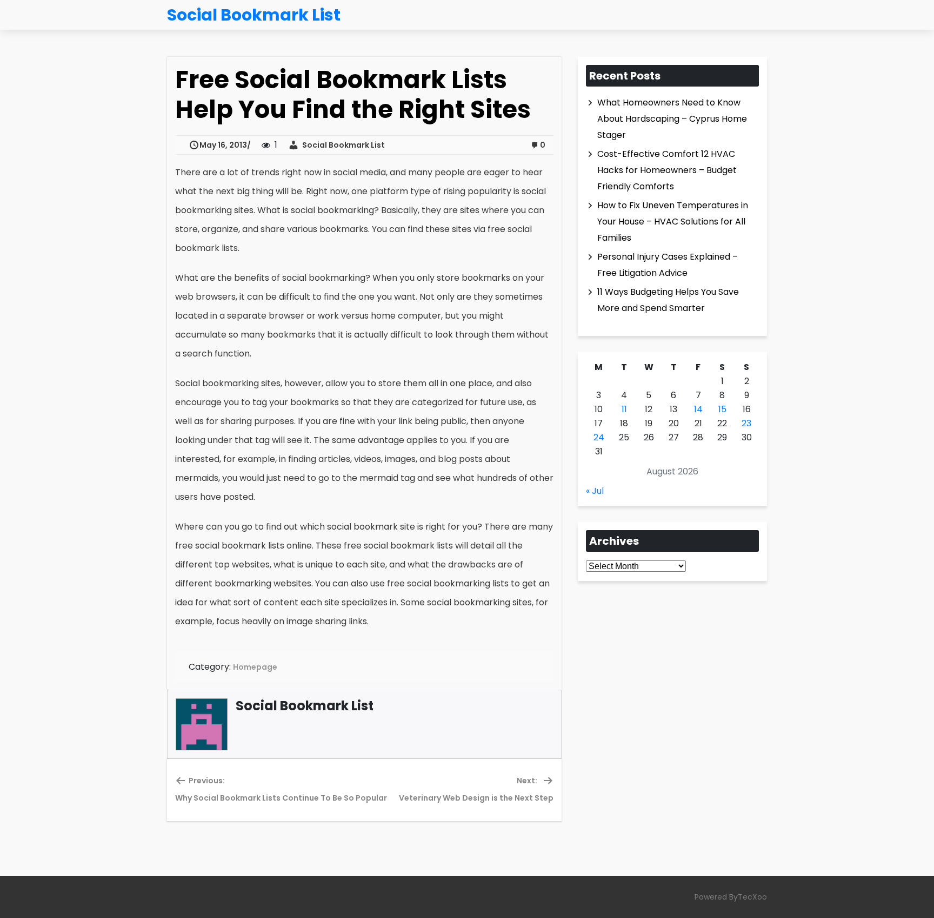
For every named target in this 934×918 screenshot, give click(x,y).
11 (624, 409)
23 (746, 423)
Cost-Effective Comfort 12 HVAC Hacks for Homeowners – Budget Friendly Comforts (667, 170)
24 (598, 437)
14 (698, 409)
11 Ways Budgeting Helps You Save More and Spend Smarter (668, 300)
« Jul (595, 491)
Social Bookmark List (342, 145)
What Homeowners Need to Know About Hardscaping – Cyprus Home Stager (672, 118)
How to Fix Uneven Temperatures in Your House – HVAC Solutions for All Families (672, 221)
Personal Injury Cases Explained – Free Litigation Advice (667, 264)
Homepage (255, 667)
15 (722, 409)
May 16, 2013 (223, 145)
